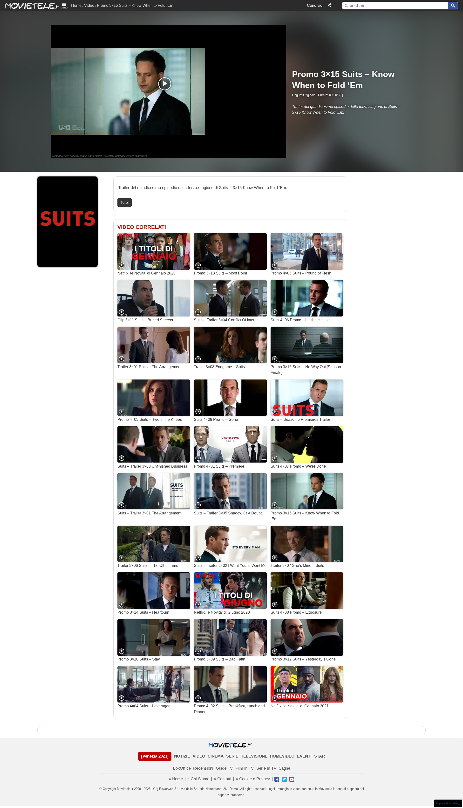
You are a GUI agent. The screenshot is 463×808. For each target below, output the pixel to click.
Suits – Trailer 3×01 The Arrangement (149, 513)
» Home (176, 779)
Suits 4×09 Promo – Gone (216, 419)
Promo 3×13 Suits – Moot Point (220, 273)
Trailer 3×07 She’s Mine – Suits (297, 565)
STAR (319, 756)
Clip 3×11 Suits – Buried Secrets (145, 320)
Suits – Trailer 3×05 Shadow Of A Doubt (228, 513)
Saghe (284, 768)
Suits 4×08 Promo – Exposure (296, 612)
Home (76, 5)
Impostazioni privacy (448, 803)
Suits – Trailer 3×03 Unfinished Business (152, 466)
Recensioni (203, 768)
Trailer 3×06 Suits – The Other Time (147, 565)
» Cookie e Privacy (253, 779)
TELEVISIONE (254, 756)
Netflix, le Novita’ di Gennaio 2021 (300, 706)
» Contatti (222, 779)
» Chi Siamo (198, 779)
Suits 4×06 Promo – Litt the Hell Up (301, 320)
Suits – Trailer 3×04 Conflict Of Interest (226, 320)
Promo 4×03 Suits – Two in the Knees (149, 419)
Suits (124, 202)
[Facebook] (276, 779)
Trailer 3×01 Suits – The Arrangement (149, 367)
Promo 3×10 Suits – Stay (138, 659)
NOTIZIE (182, 756)
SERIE (232, 756)
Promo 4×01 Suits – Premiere (219, 466)
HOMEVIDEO (282, 756)
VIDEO (199, 756)
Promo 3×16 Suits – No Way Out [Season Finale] (306, 370)
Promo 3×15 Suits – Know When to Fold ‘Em (305, 516)
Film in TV (244, 768)
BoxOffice (182, 768)
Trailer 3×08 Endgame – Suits (219, 367)
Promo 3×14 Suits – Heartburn (143, 612)
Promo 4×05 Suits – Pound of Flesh (301, 273)
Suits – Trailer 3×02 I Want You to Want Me (230, 565)
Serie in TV (266, 768)
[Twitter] (284, 779)
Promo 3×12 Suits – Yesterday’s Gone (303, 659)
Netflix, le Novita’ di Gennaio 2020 (146, 273)
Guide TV (224, 768)
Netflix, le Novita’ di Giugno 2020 (222, 612)
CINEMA (216, 756)
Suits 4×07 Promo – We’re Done (298, 466)
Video (89, 5)
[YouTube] (291, 779)
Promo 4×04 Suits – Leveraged (143, 706)
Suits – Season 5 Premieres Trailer (300, 419)
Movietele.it (29, 5)
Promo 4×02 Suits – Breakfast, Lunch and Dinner (229, 709)
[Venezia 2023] (155, 756)
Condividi (315, 5)
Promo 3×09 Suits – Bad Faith (219, 659)
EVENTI (304, 756)
